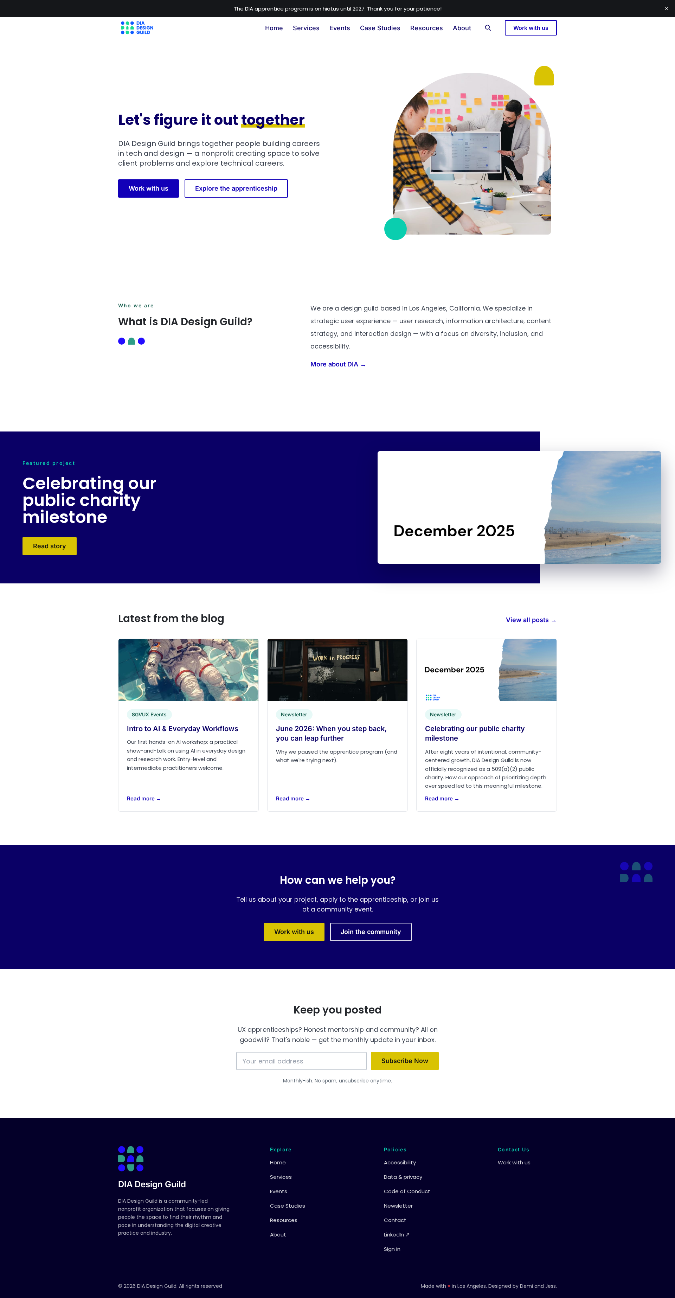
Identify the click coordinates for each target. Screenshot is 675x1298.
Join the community (371, 931)
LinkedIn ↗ (397, 1234)
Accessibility (400, 1162)
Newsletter (398, 1205)
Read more (144, 798)
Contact (395, 1220)
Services (306, 28)
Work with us (530, 27)
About (462, 28)
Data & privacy (403, 1177)
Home (274, 28)
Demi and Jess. (538, 1286)
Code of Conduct (407, 1191)
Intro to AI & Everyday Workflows (182, 728)
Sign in (392, 1249)
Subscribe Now (404, 1060)
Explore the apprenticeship (236, 188)
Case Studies (380, 28)
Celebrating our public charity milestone (475, 733)
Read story (49, 546)
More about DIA (338, 364)
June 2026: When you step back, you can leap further (331, 733)
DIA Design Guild (152, 1184)
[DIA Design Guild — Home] (137, 27)
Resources (426, 28)
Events (339, 28)
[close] (666, 8)
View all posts (531, 620)
